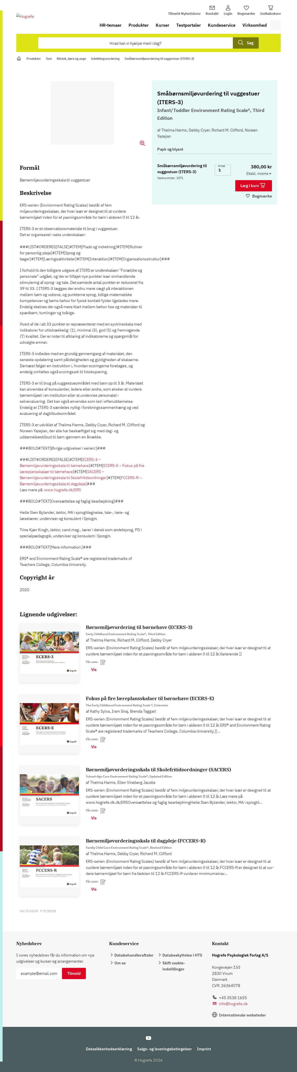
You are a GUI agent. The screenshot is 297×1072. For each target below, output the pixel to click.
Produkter (138, 25)
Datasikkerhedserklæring (109, 1048)
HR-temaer (111, 25)
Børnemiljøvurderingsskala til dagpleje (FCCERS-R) (146, 840)
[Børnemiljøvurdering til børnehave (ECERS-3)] (49, 652)
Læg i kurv (250, 185)
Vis (94, 669)
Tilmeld (74, 973)
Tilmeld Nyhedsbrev (184, 13)
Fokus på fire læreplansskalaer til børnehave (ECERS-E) (150, 698)
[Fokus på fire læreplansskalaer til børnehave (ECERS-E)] (49, 723)
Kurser (162, 25)
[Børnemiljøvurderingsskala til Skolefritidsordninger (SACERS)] (49, 795)
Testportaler (188, 25)
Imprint (204, 1048)
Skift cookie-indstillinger (173, 966)
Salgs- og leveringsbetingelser (164, 1048)
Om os (120, 962)
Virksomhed (254, 25)
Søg (250, 42)
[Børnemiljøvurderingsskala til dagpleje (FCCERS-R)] (49, 866)
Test (49, 59)
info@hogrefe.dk (233, 1003)
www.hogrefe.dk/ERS (62, 489)
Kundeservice (221, 25)
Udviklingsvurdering (105, 59)
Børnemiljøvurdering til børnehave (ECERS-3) (139, 627)
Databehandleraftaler (134, 955)
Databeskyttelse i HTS (182, 955)
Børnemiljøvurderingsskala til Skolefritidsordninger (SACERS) (158, 769)
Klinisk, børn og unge (71, 59)
